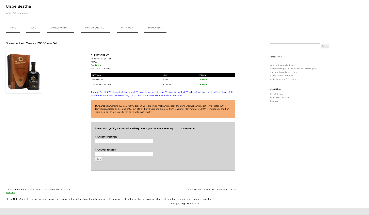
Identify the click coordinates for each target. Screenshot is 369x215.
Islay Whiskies (166, 92)
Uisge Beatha (18, 6)
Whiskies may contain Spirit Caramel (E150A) (137, 95)
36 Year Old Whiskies (107, 92)
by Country (155, 28)
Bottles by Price (60, 28)
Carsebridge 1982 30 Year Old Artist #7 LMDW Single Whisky (38, 189)
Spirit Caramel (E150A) (207, 92)
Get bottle (203, 79)
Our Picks (127, 28)
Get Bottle (96, 65)
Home (13, 28)
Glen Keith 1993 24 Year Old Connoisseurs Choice (213, 189)
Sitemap (274, 101)
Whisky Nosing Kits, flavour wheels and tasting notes (294, 69)
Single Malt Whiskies (184, 92)
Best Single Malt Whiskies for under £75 (138, 92)
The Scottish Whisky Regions (283, 72)
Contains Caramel (95, 28)
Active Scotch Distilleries (281, 75)
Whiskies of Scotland (171, 95)
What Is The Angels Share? (282, 65)
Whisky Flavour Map (279, 97)
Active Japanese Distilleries (282, 79)
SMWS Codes (276, 94)
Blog (33, 28)
